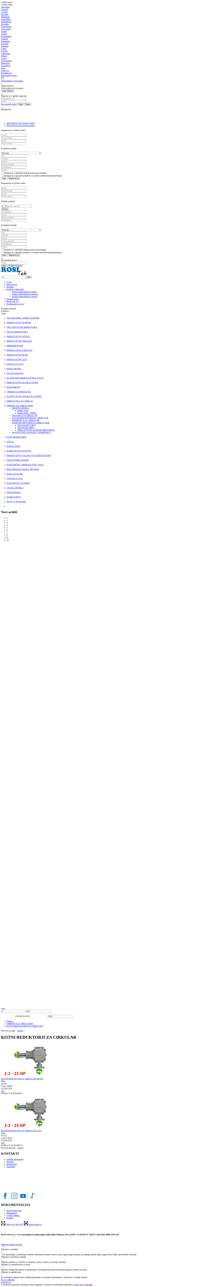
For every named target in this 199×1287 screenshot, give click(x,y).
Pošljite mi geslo (15, 266)
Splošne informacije (14, 1159)
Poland (4, 56)
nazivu (20, 1030)
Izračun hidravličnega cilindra (24, 296)
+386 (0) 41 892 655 (14, 1224)
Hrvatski (4, 14)
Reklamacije (11, 1164)
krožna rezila (22, 410)
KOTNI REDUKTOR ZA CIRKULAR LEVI (21, 1131)
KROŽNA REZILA (21, 408)
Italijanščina (6, 22)
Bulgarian (5, 63)
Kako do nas (11, 284)
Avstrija (4, 12)
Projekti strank (12, 299)
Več (2, 1091)
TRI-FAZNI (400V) (26, 427)
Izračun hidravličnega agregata (25, 294)
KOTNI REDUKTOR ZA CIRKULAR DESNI (22, 1079)
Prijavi (27, 104)
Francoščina (6, 26)
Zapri (21, 104)
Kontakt (9, 287)
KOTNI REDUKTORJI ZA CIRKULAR (30, 418)
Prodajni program (8, 308)
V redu (76, 1284)
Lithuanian (5, 53)
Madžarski (5, 17)
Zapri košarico (7, 91)
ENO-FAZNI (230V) (26, 425)
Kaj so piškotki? (8, 1280)
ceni (13, 1030)
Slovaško (5, 24)
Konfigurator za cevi (15, 304)
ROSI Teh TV (12, 301)
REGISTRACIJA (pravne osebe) (20, 125)
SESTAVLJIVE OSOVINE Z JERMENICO (31, 432)
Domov (9, 1021)
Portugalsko (6, 36)
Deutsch (4, 9)
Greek (3, 48)
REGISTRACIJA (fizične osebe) (20, 123)
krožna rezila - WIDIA (27, 413)
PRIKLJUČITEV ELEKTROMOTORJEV (36, 430)
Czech (3, 58)
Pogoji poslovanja (14, 1210)
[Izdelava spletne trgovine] (3, 1247)
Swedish (4, 44)
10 (7, 540)
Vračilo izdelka (12, 1215)
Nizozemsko (6, 61)
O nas (9, 282)
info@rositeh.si (35, 1224)
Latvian (4, 51)
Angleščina (6, 19)
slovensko (5, 7)
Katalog (9, 1218)
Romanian (5, 41)
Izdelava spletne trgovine (11, 1244)
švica (3, 68)
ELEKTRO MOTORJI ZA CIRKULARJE (31, 423)
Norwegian (6, 29)
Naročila (10, 1162)
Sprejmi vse (6, 1282)
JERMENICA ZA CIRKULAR (25, 420)
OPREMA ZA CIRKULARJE (19, 1023)
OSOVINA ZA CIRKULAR (24, 415)
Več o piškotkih (86, 1284)
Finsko (4, 31)
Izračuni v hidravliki (15, 289)
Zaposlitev (10, 1167)
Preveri (5, 209)
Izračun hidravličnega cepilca (24, 292)
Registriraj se (14, 178)
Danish (4, 34)
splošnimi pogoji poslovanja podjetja (30, 173)
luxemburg (5, 66)
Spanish (4, 39)
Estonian (5, 46)
